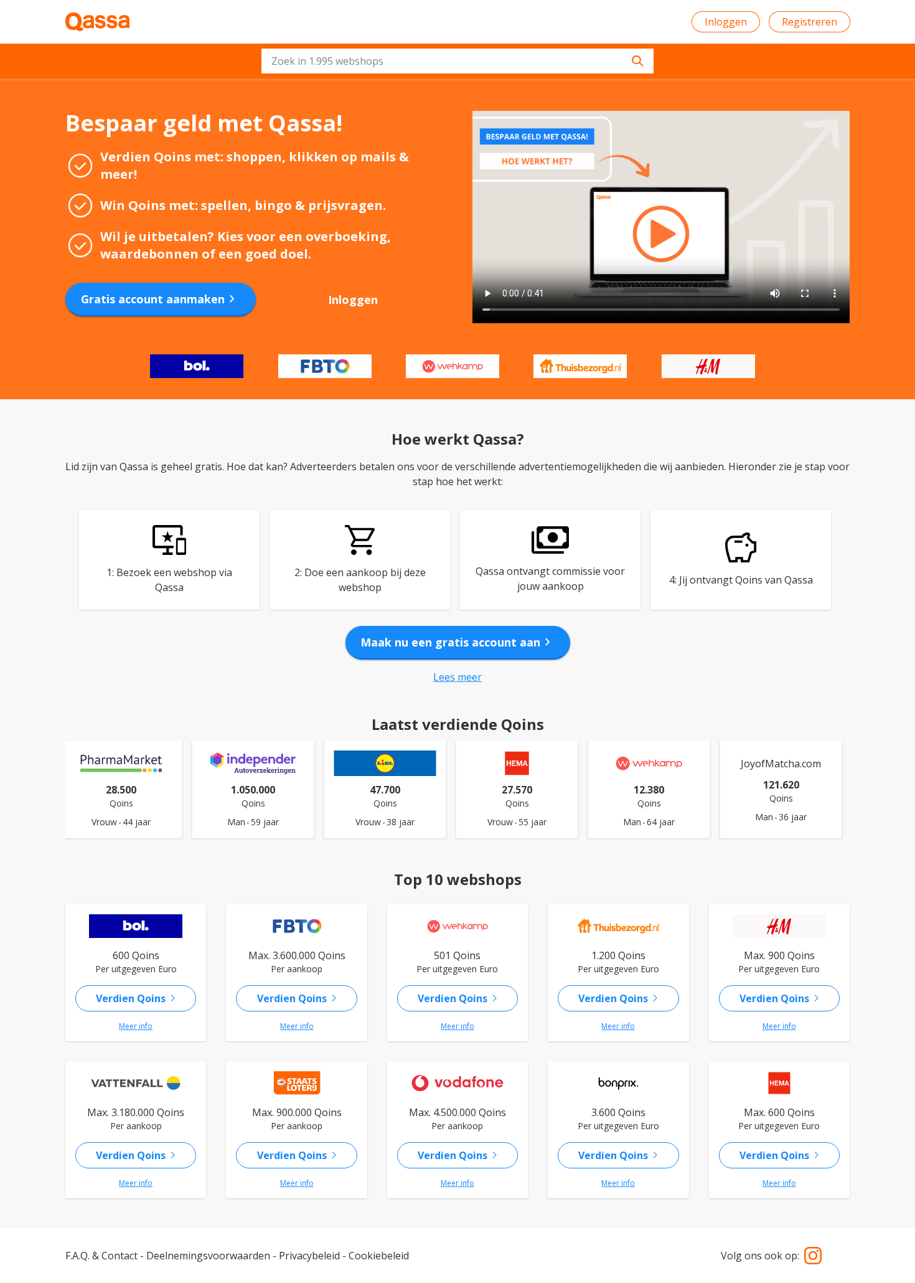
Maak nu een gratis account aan (457, 642)
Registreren (809, 22)
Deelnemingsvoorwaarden (208, 1255)
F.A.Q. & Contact (101, 1255)
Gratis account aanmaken (160, 299)
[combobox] (457, 61)
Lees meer (457, 677)
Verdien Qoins (138, 998)
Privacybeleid (309, 1255)
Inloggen (726, 22)
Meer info (135, 1026)
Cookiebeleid (379, 1255)
